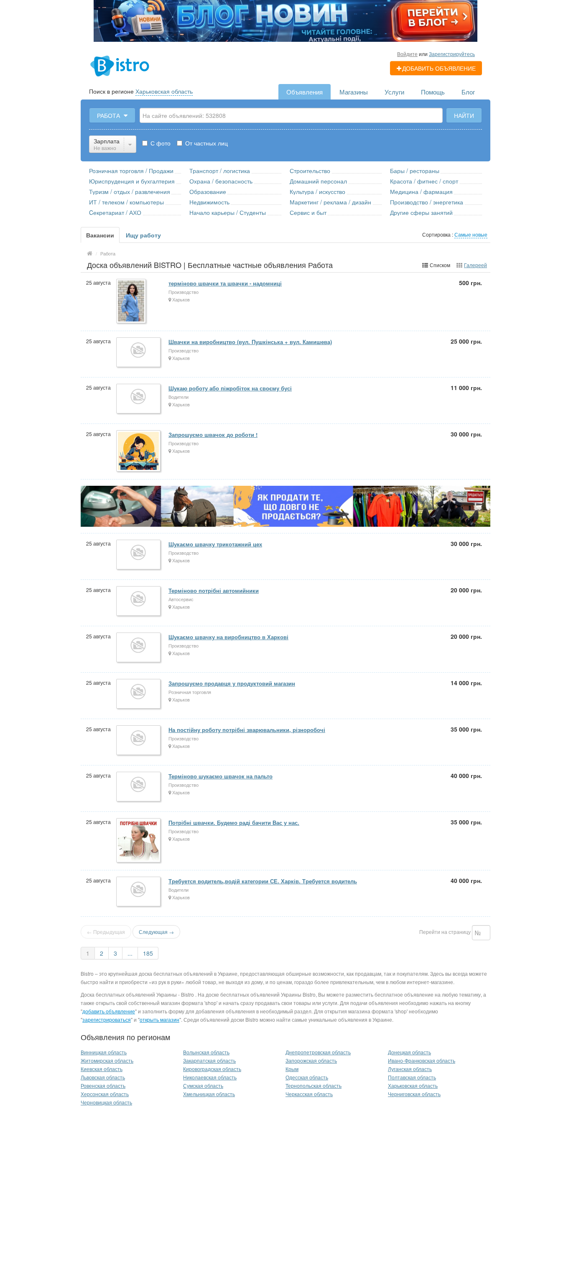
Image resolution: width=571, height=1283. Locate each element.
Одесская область (307, 1077)
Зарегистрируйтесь (452, 53)
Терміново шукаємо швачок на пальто (220, 776)
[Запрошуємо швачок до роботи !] (139, 451)
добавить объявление (108, 1011)
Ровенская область (103, 1085)
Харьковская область (164, 91)
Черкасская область (309, 1093)
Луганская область (410, 1068)
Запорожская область (311, 1060)
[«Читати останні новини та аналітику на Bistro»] (285, 20)
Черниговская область (414, 1093)
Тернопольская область (314, 1085)
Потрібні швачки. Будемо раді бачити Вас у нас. (233, 822)
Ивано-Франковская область (421, 1060)
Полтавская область (412, 1077)
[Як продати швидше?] (285, 505)
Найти (464, 115)
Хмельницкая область (209, 1093)
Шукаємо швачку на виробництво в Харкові (228, 637)
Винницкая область (104, 1052)
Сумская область (203, 1085)
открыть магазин (159, 1019)
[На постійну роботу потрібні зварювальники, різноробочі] (139, 740)
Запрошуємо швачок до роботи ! (212, 435)
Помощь (433, 91)
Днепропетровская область (318, 1052)
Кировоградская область (212, 1068)
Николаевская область (210, 1077)
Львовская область (103, 1077)
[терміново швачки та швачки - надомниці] (131, 301)
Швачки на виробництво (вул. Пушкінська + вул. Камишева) (250, 342)
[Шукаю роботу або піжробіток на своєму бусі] (139, 399)
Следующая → (156, 931)
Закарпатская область (209, 1060)
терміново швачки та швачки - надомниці (225, 283)
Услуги (394, 91)
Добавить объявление (439, 68)
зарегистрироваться (106, 1019)
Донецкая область (409, 1052)
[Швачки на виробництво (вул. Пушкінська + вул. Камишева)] (139, 352)
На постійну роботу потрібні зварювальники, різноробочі (246, 730)
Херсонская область (105, 1093)
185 (148, 953)
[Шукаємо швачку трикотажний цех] (139, 555)
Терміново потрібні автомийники (213, 590)
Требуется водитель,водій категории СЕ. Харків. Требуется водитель (262, 881)
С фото (160, 143)
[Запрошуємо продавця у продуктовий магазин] (139, 694)
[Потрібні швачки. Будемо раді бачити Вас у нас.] (139, 841)
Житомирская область (107, 1060)
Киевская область (101, 1068)
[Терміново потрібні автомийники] (139, 601)
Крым (292, 1068)
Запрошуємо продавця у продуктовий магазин (231, 683)
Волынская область (206, 1052)
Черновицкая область (106, 1102)
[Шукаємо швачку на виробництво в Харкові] (139, 648)
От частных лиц (206, 143)
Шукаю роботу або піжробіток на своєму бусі (230, 388)
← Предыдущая (106, 931)
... (130, 953)
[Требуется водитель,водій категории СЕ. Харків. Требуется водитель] (139, 892)
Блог (468, 91)
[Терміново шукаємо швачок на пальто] (139, 787)
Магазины (353, 91)
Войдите (407, 53)
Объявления (304, 91)
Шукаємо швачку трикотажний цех (215, 544)
